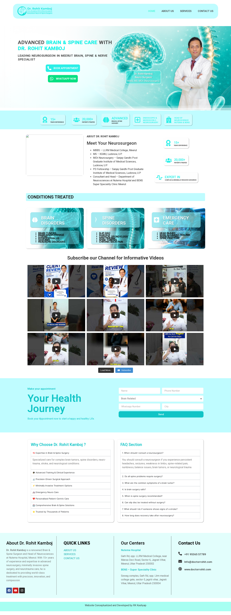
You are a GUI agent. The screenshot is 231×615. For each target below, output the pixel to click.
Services (186, 11)
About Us (70, 550)
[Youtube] (15, 590)
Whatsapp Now (66, 78)
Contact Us (205, 11)
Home (151, 11)
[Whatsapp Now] (52, 79)
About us (168, 11)
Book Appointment (66, 68)
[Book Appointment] (49, 68)
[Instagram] (22, 590)
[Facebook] (9, 590)
